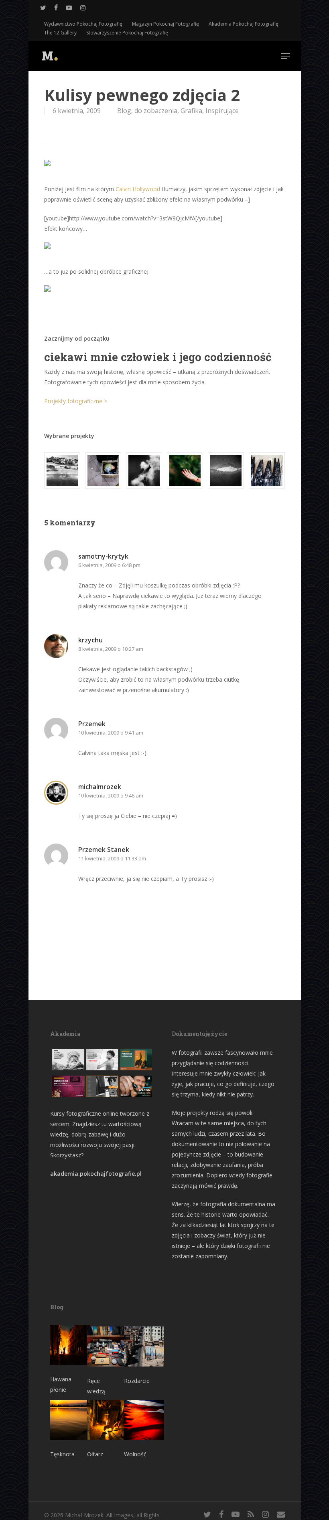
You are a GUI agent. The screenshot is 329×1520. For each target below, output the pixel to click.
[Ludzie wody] (144, 470)
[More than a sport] (226, 470)
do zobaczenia (155, 110)
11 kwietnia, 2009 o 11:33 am (112, 858)
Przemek (92, 723)
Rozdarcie (137, 1381)
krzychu (90, 640)
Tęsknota (62, 1454)
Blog (124, 110)
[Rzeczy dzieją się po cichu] (103, 470)
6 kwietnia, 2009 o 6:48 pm (109, 565)
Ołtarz (95, 1454)
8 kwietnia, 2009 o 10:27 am (110, 648)
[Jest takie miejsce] (267, 470)
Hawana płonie (60, 1384)
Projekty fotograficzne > (75, 401)
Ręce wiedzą (96, 1386)
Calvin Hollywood (138, 189)
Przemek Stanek (103, 849)
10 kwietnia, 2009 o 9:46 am (110, 795)
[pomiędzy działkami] (185, 470)
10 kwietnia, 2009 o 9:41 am (110, 732)
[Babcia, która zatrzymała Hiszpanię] (62, 470)
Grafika (191, 110)
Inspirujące (222, 110)
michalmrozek (99, 786)
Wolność (135, 1454)
